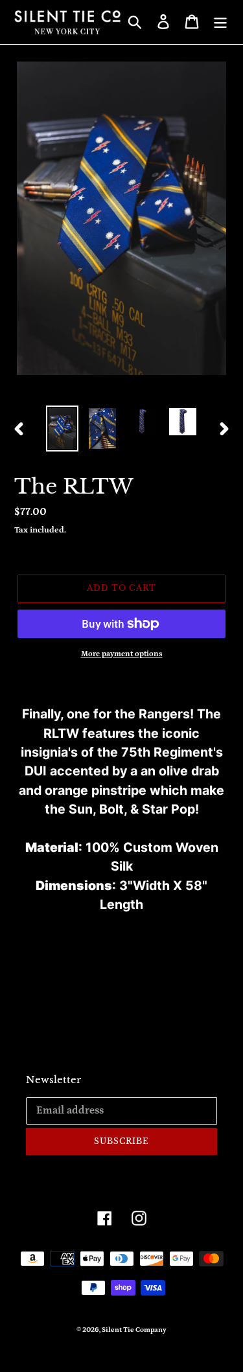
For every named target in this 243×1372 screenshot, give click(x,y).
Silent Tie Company (134, 1330)
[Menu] (220, 22)
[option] (62, 428)
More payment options (122, 654)
